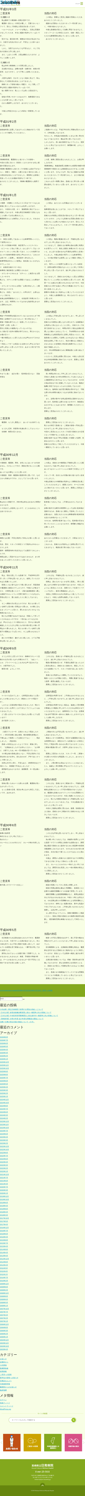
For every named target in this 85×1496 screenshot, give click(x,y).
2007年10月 (4, 1309)
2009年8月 (4, 1287)
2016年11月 (4, 1228)
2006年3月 (4, 1331)
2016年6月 (4, 1234)
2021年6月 (4, 1181)
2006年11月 (4, 1324)
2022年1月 (4, 1171)
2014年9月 (4, 1249)
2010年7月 (4, 1277)
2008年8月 (4, 1296)
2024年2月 (4, 1118)
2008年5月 (4, 1302)
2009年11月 (4, 1284)
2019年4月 (4, 1206)
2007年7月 (4, 1312)
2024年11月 (4, 1100)
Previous (1, 1442)
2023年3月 (4, 1140)
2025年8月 (4, 1075)
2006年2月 (4, 1334)
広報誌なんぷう (6, 1381)
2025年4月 (4, 1087)
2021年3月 (4, 1184)
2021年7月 (4, 1178)
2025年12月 (4, 1062)
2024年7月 (4, 1109)
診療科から (4, 1362)
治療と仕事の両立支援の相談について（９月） (17, 1022)
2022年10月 (4, 1149)
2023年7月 (4, 1131)
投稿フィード (5, 1403)
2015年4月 (4, 1246)
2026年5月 (4, 1046)
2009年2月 (4, 1290)
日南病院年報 (5, 1384)
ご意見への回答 (47, 990)
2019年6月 (4, 1203)
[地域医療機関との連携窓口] (53, 1442)
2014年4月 (4, 1253)
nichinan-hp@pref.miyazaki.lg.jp (43, 1479)
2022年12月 (4, 1146)
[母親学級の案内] (73, 1442)
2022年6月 (4, 1159)
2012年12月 (4, 1259)
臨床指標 (3, 1390)
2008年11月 (4, 1293)
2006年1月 (4, 1337)
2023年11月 (4, 1124)
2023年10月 (4, 1128)
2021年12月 (4, 1174)
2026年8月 (4, 1037)
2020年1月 (4, 1193)
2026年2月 (4, 1056)
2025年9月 (4, 1071)
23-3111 (43, 1471)
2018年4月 (4, 1212)
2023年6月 (4, 1134)
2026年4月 (4, 1050)
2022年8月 (4, 1153)
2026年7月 (4, 1040)
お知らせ (3, 1359)
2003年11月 (4, 1343)
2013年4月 (4, 1256)
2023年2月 (4, 1143)
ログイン (3, 1400)
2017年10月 (4, 1218)
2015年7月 (4, 1243)
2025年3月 (4, 1090)
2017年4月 (4, 1224)
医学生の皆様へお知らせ (9, 1378)
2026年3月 (4, 1053)
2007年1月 (4, 1321)
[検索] (23, 999)
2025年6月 (4, 1081)
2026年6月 (4, 1043)
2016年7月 (4, 1231)
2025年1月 (4, 1096)
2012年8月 (4, 1262)
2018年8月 (4, 1209)
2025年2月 (4, 1093)
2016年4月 (4, 1237)
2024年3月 (4, 1115)
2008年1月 (4, 1306)
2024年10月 (4, 1103)
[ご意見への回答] (32, 1442)
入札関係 (3, 1365)
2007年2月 (4, 1318)
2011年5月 (4, 1268)
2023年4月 (4, 1137)
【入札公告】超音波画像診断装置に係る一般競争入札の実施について (25, 1012)
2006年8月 (4, 1327)
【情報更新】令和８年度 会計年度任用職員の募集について (22, 1019)
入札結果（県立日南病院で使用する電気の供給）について (21, 1009)
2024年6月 (4, 1112)
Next (83, 1442)
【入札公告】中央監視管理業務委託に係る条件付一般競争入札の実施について (29, 1016)
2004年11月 (4, 1340)
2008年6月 (4, 1299)
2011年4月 (4, 1271)
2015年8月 (4, 1240)
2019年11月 (4, 1196)
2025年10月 (4, 1068)
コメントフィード (6, 1406)
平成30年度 (8, 2)
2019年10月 (4, 1199)
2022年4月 (4, 1162)
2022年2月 (4, 1168)
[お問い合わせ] (12, 1442)
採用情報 (3, 1371)
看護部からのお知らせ (8, 1387)
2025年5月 (4, 1084)
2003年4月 (4, 1349)
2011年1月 (4, 1274)
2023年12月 (4, 1121)
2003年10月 (4, 1346)
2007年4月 (4, 1315)
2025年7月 (4, 1078)
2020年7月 (4, 1187)
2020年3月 (4, 1190)
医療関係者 (4, 1368)
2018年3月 (4, 1215)
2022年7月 (4, 1156)
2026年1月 (4, 1059)
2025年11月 (4, 1065)
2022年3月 (4, 1165)
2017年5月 (4, 1221)
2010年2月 (4, 1281)
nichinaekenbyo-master (8, 990)
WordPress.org (5, 1409)
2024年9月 (4, 1106)
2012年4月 (4, 1265)
